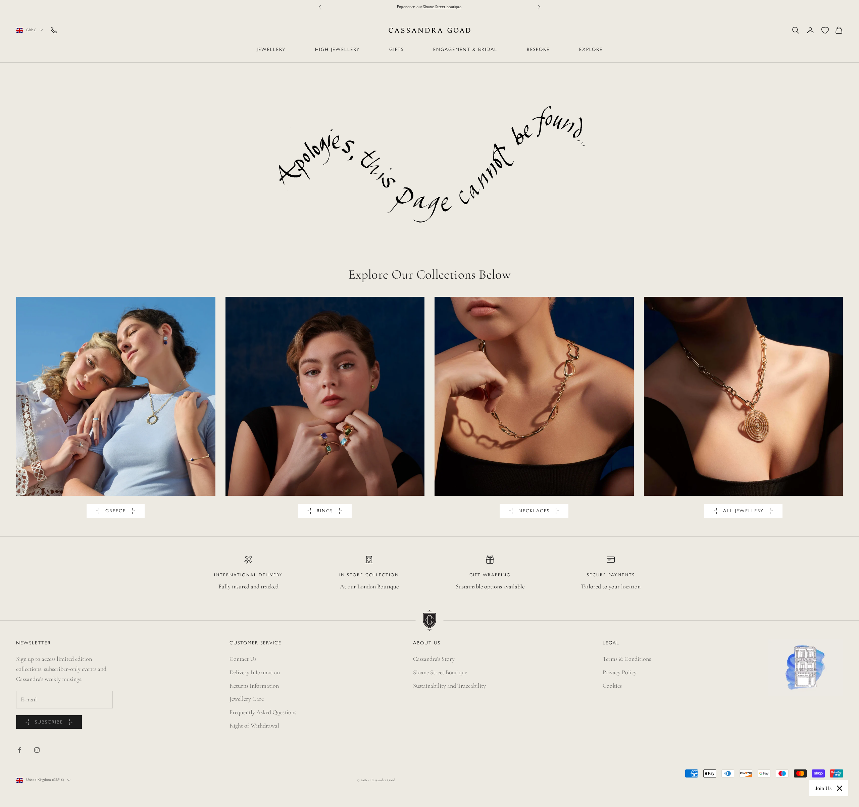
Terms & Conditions (627, 658)
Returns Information (254, 685)
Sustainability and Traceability (449, 685)
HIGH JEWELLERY (337, 49)
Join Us (823, 788)
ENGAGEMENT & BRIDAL (465, 49)
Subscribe (49, 722)
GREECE (115, 511)
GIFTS (396, 49)
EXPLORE (591, 49)
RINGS (325, 511)
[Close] (839, 788)
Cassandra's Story (434, 658)
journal (450, 7)
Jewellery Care (247, 698)
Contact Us (243, 658)
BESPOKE (538, 49)
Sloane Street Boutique (440, 672)
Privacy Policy (620, 672)
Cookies (612, 685)
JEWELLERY (271, 49)
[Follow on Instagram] (37, 750)
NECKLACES (534, 511)
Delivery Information (255, 672)
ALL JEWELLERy (743, 511)
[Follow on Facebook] (19, 750)
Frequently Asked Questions (263, 712)
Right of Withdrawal (254, 725)
